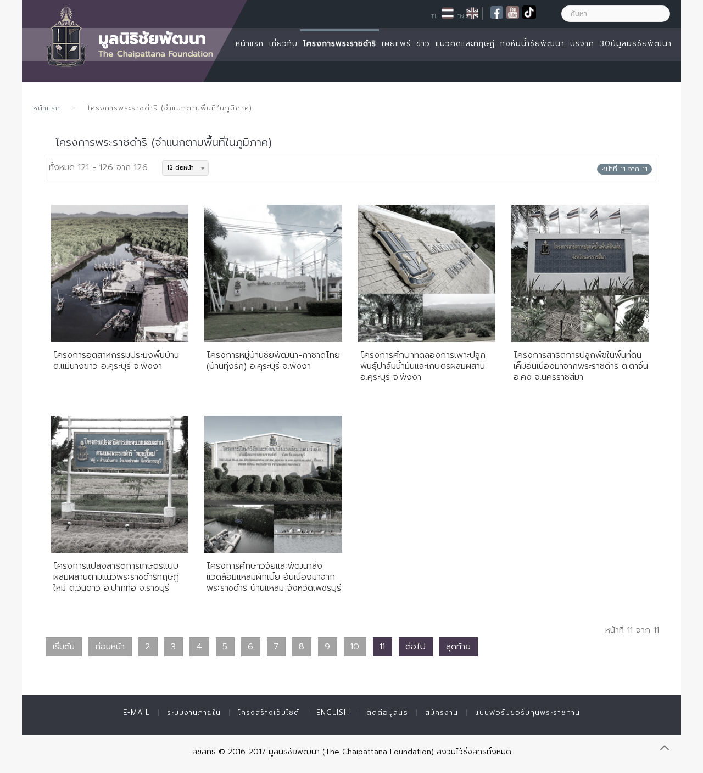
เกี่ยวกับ (283, 43)
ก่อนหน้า (110, 646)
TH (435, 16)
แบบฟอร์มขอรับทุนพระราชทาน (527, 712)
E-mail (136, 712)
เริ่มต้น (64, 646)
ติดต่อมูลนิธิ (387, 712)
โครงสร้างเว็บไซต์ (268, 712)
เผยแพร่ (396, 43)
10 (354, 646)
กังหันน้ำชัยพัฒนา (532, 43)
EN (460, 16)
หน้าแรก (250, 43)
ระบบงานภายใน (194, 712)
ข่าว (423, 43)
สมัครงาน (441, 712)
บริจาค (582, 43)
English (332, 712)
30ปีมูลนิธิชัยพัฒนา (636, 43)
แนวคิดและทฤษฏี (465, 43)
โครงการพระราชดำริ (339, 43)
